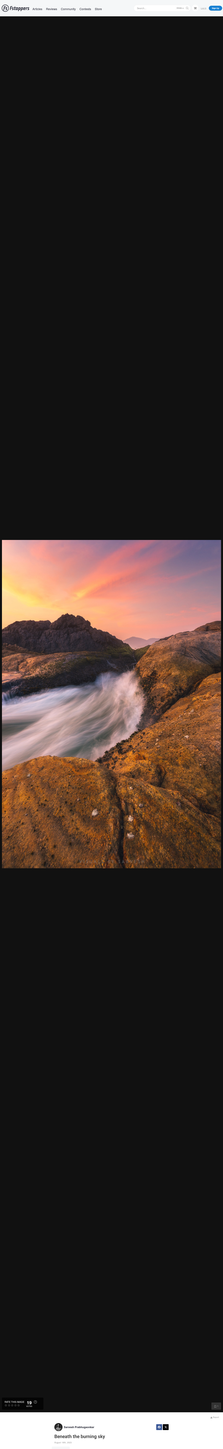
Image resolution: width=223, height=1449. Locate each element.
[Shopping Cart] (195, 8)
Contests (85, 9)
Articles (37, 9)
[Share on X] (166, 1427)
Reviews (51, 9)
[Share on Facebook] (159, 1427)
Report (215, 1417)
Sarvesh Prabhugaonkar (79, 1427)
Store (98, 9)
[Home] (15, 8)
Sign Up (215, 8)
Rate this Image (14, 1401)
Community (68, 9)
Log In (203, 8)
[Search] (187, 8)
